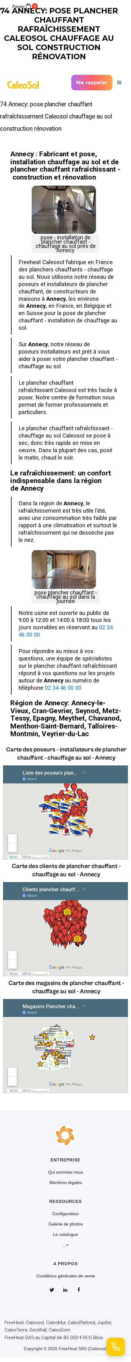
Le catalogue (65, 1234)
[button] (118, 83)
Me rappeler (92, 82)
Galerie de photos (65, 1224)
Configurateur (65, 1213)
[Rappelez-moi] (116, 1347)
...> (65, 1244)
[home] (25, 82)
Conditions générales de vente (65, 1275)
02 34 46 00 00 (63, 688)
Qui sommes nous (65, 1172)
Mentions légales (65, 1182)
